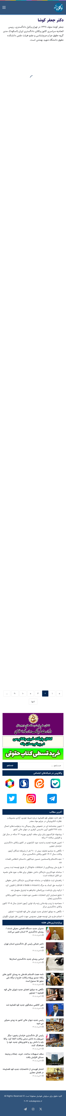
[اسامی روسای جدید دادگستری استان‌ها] (55, 964)
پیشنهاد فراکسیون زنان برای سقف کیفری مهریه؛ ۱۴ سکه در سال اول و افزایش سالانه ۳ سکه (32, 836)
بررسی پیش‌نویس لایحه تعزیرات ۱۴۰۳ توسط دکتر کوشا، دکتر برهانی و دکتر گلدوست (35, 84)
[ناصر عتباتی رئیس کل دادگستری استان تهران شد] (55, 948)
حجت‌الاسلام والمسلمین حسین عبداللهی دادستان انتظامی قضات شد (33, 860)
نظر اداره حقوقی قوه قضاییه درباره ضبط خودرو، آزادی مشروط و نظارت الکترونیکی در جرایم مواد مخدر (35, 819)
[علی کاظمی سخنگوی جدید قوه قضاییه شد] (55, 1009)
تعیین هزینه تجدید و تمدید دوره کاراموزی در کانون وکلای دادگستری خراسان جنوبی (33, 844)
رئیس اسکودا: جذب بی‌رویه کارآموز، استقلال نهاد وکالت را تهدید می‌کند (36, 416)
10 (23, 693)
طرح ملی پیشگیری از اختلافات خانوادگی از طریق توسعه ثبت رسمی (33, 867)
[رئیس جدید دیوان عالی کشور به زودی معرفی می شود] (55, 1025)
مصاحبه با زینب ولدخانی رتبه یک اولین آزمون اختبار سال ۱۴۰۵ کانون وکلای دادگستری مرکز (32, 905)
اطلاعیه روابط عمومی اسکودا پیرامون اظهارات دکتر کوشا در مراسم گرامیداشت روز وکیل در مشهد (36, 338)
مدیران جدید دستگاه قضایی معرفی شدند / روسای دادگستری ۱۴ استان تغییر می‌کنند (25, 930)
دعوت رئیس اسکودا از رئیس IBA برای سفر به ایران (33, 162)
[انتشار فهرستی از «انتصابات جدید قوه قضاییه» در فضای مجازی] (55, 1074)
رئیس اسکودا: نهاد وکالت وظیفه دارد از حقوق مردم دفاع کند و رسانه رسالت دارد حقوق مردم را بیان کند (34, 490)
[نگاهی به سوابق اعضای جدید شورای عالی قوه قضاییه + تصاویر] (55, 994)
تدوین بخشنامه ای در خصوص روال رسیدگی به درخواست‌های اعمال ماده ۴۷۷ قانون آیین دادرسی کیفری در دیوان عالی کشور (33, 827)
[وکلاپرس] (59, 7)
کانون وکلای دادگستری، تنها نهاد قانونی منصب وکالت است (34, 675)
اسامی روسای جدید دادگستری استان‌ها (26, 959)
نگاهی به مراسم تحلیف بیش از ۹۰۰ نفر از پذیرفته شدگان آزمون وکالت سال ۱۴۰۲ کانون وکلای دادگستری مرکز (35, 852)
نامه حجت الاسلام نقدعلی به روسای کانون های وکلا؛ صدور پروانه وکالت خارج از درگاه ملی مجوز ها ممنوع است (23, 978)
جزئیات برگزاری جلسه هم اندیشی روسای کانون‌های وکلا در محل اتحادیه (33, 236)
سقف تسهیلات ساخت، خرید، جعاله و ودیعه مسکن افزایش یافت (24, 1055)
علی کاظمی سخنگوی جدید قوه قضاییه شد (25, 1005)
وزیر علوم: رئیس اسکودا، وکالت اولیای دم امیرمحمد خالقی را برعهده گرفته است (35, 596)
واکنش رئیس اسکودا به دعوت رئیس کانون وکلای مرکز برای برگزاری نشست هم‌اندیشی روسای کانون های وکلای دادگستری (34, 286)
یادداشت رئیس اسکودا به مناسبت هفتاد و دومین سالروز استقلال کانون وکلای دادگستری (35, 544)
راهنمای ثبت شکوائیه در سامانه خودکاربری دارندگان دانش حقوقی (33, 880)
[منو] (4, 8)
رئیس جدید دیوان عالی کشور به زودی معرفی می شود (24, 1021)
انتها (33, 701)
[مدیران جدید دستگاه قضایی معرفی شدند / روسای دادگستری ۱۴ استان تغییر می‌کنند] (55, 933)
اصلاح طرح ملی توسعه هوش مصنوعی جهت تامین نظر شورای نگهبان (32, 916)
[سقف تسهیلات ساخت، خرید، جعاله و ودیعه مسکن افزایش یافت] (55, 1059)
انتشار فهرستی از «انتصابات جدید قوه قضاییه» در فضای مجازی (23, 1070)
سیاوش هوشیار (42, 1096)
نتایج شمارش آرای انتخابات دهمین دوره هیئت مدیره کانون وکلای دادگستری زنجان (34, 896)
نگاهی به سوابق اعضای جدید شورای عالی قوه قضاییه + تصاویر (35, 911)
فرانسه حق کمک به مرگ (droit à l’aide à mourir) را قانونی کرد (34, 885)
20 (15, 693)
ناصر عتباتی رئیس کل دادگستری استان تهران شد (24, 945)
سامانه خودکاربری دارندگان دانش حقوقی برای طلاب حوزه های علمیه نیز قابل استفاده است (32, 873)
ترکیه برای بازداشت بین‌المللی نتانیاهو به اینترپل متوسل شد (36, 890)
